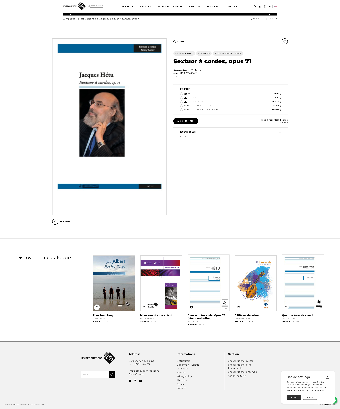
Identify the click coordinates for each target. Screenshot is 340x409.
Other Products (237, 376)
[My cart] (260, 6)
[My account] (265, 6)
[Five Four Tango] (114, 289)
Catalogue (127, 6)
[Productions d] (98, 358)
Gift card (181, 384)
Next (271, 19)
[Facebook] (130, 380)
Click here (283, 122)
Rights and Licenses (170, 6)
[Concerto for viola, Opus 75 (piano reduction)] (209, 289)
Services (145, 6)
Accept (294, 397)
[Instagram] (135, 380)
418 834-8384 (136, 374)
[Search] (112, 374)
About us (194, 6)
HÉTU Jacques (195, 70)
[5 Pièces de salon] (256, 289)
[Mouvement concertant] (161, 289)
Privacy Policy (184, 376)
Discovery (213, 6)
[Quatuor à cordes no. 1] (303, 289)
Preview (65, 221)
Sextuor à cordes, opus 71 (124, 19)
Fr (270, 6)
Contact (232, 6)
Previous (258, 19)
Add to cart (186, 121)
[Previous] (70, 14)
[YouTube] (140, 381)
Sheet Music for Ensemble (93, 19)
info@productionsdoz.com (144, 371)
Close (310, 397)
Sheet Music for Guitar (240, 361)
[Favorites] (285, 41)
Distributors (183, 361)
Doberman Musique (188, 365)
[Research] (255, 6)
